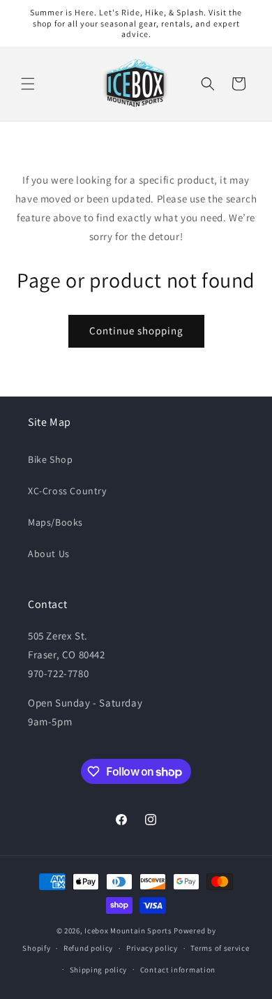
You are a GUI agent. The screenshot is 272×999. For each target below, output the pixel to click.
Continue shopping (136, 330)
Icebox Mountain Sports (128, 930)
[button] (28, 83)
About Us (49, 553)
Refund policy (88, 948)
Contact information (178, 970)
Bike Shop (50, 459)
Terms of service (219, 948)
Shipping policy (99, 970)
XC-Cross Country (67, 490)
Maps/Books (55, 522)
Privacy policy (152, 948)
